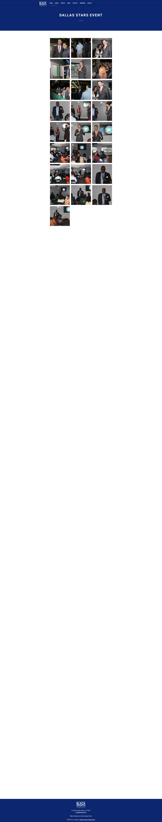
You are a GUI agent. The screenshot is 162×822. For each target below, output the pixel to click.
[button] (57, 3)
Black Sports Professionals (87, 820)
